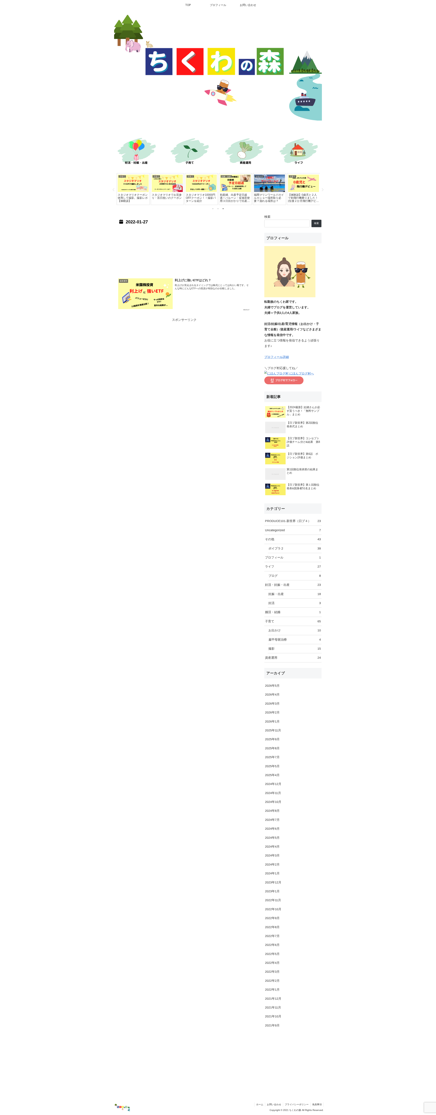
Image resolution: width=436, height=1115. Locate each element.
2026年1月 (272, 721)
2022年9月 (272, 918)
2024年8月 (272, 810)
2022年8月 (272, 927)
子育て (293, 621)
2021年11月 (273, 1007)
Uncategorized (293, 530)
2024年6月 (272, 828)
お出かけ (294, 630)
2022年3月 (272, 971)
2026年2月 (272, 712)
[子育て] (191, 152)
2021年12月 (273, 998)
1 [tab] (213, 208)
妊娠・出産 (294, 594)
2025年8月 (272, 748)
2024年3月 (272, 855)
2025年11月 (273, 730)
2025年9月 (272, 739)
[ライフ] (299, 152)
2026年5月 (272, 685)
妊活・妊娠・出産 (293, 585)
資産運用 (293, 657)
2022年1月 (272, 989)
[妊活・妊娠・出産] (136, 152)
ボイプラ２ (294, 548)
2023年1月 (272, 891)
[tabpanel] (133, 189)
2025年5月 (272, 766)
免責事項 (317, 1104)
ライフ (293, 566)
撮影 (294, 648)
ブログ (294, 575)
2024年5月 (272, 837)
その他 (293, 539)
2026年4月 (272, 694)
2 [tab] (218, 208)
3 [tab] (223, 208)
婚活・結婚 (293, 612)
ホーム (259, 1104)
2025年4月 (272, 775)
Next (322, 189)
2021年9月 (272, 1025)
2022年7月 (272, 936)
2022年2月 (272, 980)
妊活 (294, 603)
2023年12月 (273, 882)
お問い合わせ (274, 1104)
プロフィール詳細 (276, 357)
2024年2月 (272, 864)
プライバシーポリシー (297, 1104)
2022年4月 (272, 962)
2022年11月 (273, 900)
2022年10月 (273, 909)
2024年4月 (272, 846)
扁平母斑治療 (294, 639)
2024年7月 (272, 819)
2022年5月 (272, 954)
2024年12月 (273, 784)
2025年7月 (272, 757)
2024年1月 (272, 873)
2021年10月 (273, 1016)
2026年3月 (272, 703)
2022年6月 (272, 945)
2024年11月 (273, 793)
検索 (267, 216)
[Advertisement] (184, 250)
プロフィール (293, 557)
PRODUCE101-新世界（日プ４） (293, 521)
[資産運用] (245, 152)
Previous (113, 189)
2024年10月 (273, 802)
